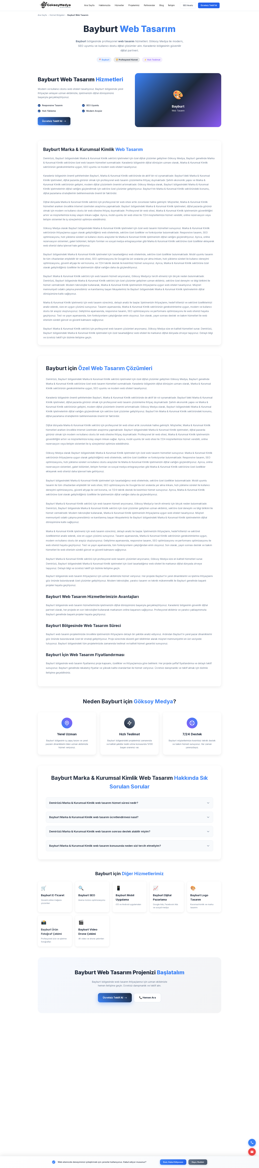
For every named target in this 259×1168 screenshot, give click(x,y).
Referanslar (149, 5)
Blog (161, 5)
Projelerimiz (133, 5)
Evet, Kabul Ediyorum (173, 1162)
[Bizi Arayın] (252, 1142)
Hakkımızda (104, 5)
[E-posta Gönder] (252, 1152)
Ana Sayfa (89, 5)
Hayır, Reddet (198, 1162)
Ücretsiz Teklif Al (209, 5)
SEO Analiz (188, 5)
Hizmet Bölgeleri (57, 15)
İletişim (171, 5)
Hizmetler (119, 5)
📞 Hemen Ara (147, 997)
